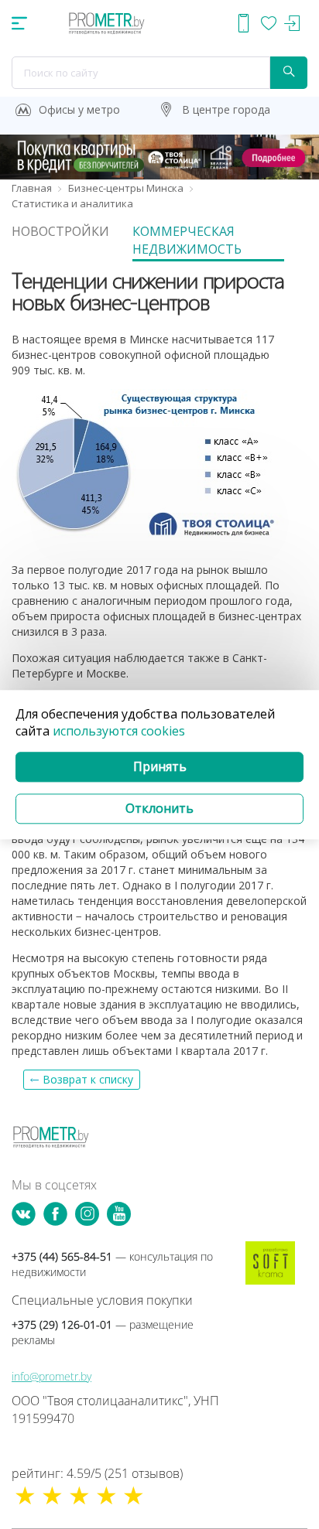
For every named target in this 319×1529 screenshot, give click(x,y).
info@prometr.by (51, 1376)
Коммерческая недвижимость (187, 240)
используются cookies (119, 731)
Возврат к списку (88, 1079)
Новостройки (60, 231)
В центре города (226, 109)
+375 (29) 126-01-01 (103, 1332)
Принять (160, 767)
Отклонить (159, 808)
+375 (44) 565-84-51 (112, 1264)
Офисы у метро (79, 109)
